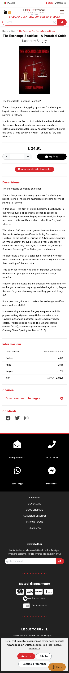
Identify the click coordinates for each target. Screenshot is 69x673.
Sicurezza (35, 528)
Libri (13, 31)
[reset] (54, 22)
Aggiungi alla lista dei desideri (36, 169)
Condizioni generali (34, 515)
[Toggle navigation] (62, 12)
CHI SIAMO (34, 497)
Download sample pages (23, 398)
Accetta (26, 656)
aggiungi (53, 156)
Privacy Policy (34, 522)
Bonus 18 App (39, 598)
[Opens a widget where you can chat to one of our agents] (57, 667)
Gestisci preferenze (34, 663)
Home (5, 31)
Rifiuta (44, 656)
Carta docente (39, 605)
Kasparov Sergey (34, 41)
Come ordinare (34, 510)
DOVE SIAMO (34, 503)
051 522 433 (61, 3)
